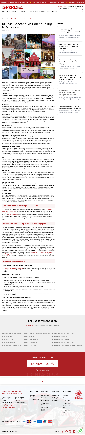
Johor (50, 325)
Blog (64, 398)
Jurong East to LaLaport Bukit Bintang (63, 342)
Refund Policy (67, 410)
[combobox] (75, 6)
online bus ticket (13, 215)
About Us (65, 395)
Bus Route (13, 11)
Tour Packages (34, 11)
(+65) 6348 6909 (64, 9)
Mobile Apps (55, 400)
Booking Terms (56, 398)
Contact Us (55, 395)
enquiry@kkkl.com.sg (77, 9)
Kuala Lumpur (44, 325)
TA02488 (14, 426)
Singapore (29, 325)
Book (7, 255)
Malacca (56, 325)
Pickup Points (45, 400)
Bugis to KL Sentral (7, 339)
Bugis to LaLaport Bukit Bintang (11, 345)
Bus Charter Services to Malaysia (44, 409)
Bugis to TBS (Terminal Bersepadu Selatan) (36, 333)
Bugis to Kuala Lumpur (9, 342)
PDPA (64, 413)
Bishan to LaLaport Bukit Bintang (11, 333)
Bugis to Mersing (7, 336)
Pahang (36, 325)
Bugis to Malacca (28, 336)
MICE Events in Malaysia (45, 404)
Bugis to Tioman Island (30, 345)
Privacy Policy (67, 403)
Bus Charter (23, 11)
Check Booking (61, 6)
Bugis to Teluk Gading (30, 342)
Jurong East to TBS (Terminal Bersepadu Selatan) (67, 345)
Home (3, 11)
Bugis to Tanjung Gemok (30, 339)
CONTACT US (40, 364)
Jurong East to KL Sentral (59, 336)
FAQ (56, 11)
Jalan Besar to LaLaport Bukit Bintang (63, 333)
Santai (8, 11)
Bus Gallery (42, 11)
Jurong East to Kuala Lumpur (60, 339)
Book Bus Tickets (32, 396)
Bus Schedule (50, 11)
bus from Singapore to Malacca (14, 268)
